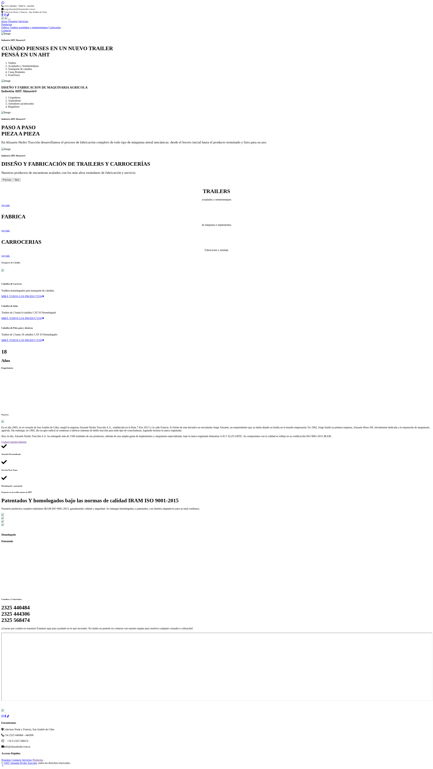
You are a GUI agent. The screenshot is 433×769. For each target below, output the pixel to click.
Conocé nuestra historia (13, 441)
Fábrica (5, 27)
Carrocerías (55, 27)
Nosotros (13, 21)
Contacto (6, 30)
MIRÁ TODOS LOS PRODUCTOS (21, 296)
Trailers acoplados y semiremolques (29, 27)
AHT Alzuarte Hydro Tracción (20, 763)
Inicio (4, 21)
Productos (6, 24)
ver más (5, 205)
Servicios (23, 21)
